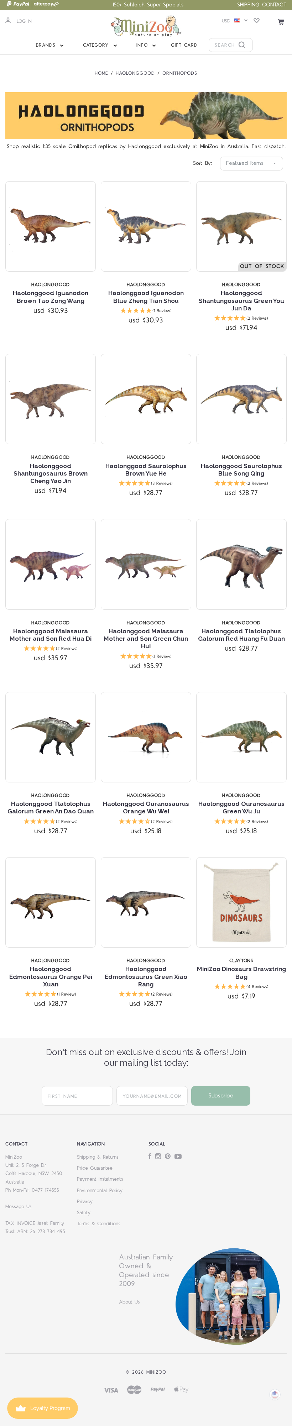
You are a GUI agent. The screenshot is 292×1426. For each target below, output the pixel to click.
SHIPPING (248, 5)
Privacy (85, 1201)
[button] (146, 311)
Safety (84, 1212)
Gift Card (184, 45)
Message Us (18, 1206)
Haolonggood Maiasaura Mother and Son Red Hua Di (51, 635)
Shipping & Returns (98, 1157)
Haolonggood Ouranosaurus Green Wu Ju (241, 807)
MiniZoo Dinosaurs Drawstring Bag (241, 972)
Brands (47, 45)
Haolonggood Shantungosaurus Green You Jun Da (241, 300)
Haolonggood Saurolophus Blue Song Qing (241, 469)
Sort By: (202, 163)
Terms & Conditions (98, 1223)
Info (143, 45)
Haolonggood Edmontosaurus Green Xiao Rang (146, 976)
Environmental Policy (100, 1190)
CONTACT (274, 5)
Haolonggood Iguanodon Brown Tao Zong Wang (50, 296)
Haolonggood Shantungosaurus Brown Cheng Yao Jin (51, 473)
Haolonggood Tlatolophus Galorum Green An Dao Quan (50, 807)
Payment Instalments (100, 1179)
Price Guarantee (95, 1168)
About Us (129, 1302)
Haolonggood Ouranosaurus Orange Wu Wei (146, 807)
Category (97, 45)
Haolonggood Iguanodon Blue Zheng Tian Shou (146, 296)
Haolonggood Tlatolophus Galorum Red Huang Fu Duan (241, 635)
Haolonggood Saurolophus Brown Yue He (146, 469)
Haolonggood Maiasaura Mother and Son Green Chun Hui (146, 639)
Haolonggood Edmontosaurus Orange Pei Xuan (50, 976)
